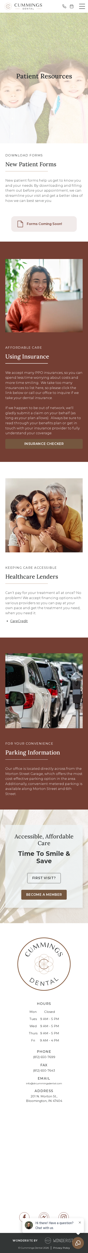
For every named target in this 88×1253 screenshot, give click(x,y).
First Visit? (44, 878)
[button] (82, 6)
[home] (22, 6)
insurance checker (44, 444)
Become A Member (44, 895)
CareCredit (19, 621)
